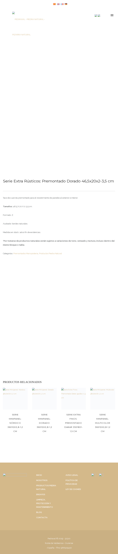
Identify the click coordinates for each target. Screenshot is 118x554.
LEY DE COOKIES (73, 489)
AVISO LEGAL (72, 475)
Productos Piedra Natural (50, 253)
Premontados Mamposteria (25, 253)
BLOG (39, 512)
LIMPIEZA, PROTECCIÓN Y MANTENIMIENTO (44, 503)
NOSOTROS (41, 480)
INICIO (39, 475)
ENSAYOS (40, 494)
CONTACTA (41, 517)
